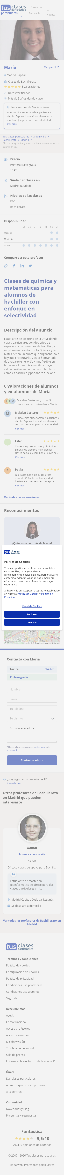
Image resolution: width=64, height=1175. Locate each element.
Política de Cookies (28, 593)
